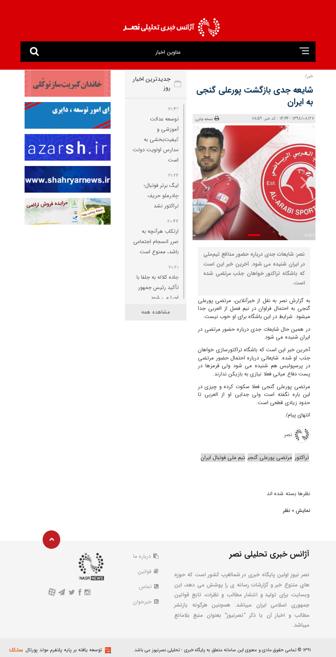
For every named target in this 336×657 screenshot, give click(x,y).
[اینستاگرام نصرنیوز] (87, 593)
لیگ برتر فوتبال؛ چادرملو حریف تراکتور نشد (161, 195)
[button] (254, 235)
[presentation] (303, 182)
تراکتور (302, 457)
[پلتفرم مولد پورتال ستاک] (107, 650)
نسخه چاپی (204, 119)
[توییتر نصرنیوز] (71, 593)
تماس (146, 586)
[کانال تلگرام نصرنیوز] (61, 593)
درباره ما (142, 556)
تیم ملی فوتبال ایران (223, 457)
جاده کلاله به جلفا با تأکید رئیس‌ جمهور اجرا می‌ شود (157, 287)
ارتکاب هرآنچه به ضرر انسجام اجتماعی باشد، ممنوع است (156, 241)
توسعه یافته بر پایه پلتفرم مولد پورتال (63, 650)
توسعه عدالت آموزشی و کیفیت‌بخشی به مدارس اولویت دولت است (156, 139)
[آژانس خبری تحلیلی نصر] (171, 24)
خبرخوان (143, 602)
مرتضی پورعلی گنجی (269, 457)
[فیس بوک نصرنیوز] (79, 593)
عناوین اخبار (167, 52)
